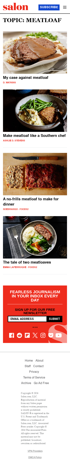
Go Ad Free (41, 383)
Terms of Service (34, 377)
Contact (38, 366)
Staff (28, 366)
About (39, 360)
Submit (54, 319)
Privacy (34, 371)
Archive (26, 383)
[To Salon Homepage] (15, 6)
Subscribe (49, 7)
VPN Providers (35, 451)
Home (29, 360)
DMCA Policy (35, 457)
